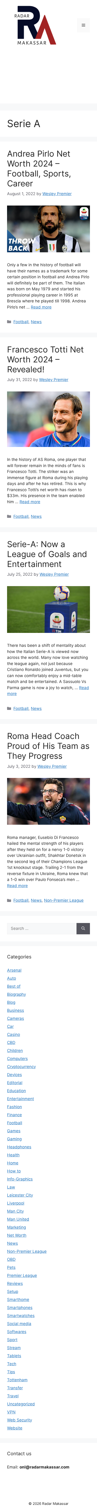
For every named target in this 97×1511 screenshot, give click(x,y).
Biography (16, 994)
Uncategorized (21, 1404)
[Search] (83, 928)
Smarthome (18, 1299)
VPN (11, 1412)
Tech (11, 1363)
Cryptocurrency (21, 1066)
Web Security (19, 1420)
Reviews (15, 1283)
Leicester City (20, 1195)
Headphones (19, 1147)
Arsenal (14, 970)
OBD (11, 1259)
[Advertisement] (48, 78)
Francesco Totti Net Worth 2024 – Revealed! (45, 359)
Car (10, 1026)
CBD (11, 1042)
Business (15, 1010)
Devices (14, 1074)
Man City (15, 1211)
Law (11, 1187)
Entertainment (20, 1098)
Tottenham (17, 1380)
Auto (11, 978)
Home (12, 1163)
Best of (13, 986)
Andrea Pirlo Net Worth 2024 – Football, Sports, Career (39, 168)
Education (16, 1090)
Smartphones (19, 1307)
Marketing (16, 1227)
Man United (18, 1219)
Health (13, 1155)
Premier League (22, 1275)
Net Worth (16, 1235)
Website (14, 1428)
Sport (12, 1339)
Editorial (14, 1082)
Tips (11, 1371)
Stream (14, 1347)
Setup (12, 1291)
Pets (11, 1267)
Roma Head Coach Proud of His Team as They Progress (48, 746)
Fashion (14, 1106)
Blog (11, 1002)
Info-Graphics (20, 1179)
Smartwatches (21, 1315)
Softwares (16, 1331)
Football (20, 321)
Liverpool (15, 1203)
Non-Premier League (64, 900)
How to (14, 1171)
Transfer (15, 1388)
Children (15, 1050)
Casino (13, 1034)
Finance (14, 1114)
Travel (13, 1396)
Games (13, 1131)
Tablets (14, 1355)
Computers (17, 1058)
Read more (41, 307)
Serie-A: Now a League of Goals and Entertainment (47, 554)
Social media (19, 1323)
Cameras (15, 1018)
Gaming (14, 1139)
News (36, 321)
